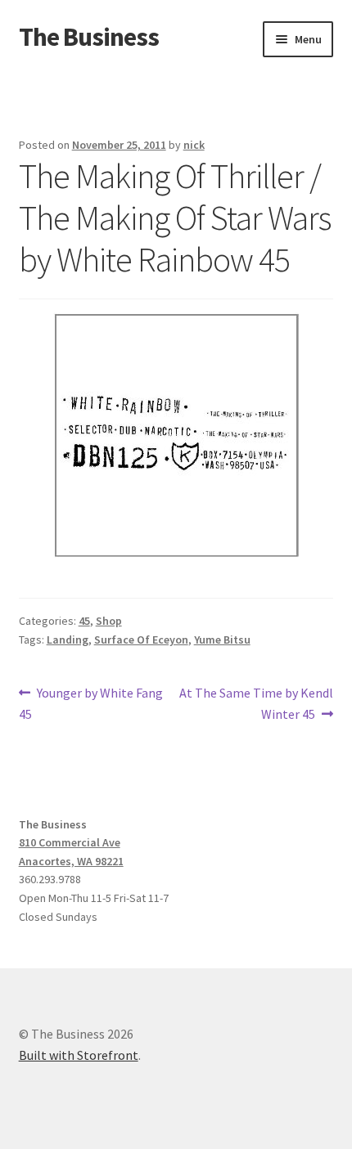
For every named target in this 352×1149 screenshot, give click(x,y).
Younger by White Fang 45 (91, 703)
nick (194, 144)
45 (84, 620)
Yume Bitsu (222, 639)
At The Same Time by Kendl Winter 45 (255, 703)
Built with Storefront (78, 1055)
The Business (89, 36)
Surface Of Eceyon (141, 639)
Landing (67, 639)
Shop (109, 620)
